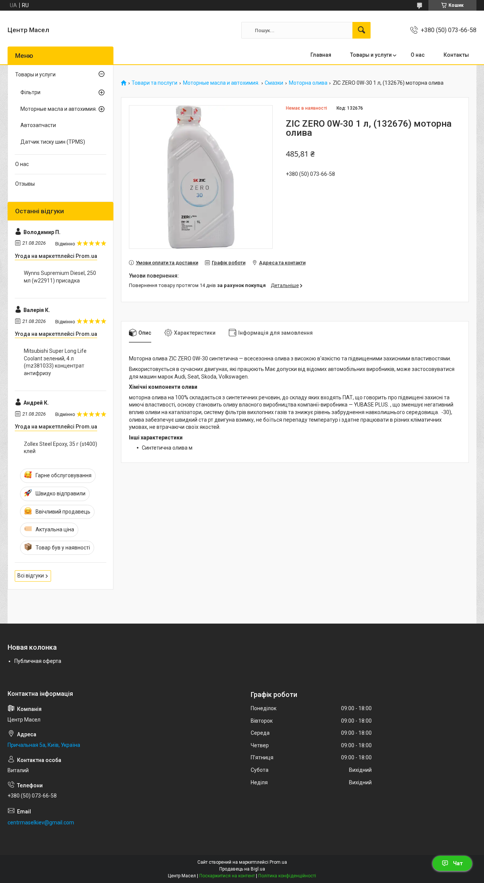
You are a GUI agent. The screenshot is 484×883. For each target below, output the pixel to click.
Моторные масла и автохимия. (221, 83)
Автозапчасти (38, 125)
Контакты (456, 55)
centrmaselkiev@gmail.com (41, 822)
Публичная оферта (37, 661)
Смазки (274, 83)
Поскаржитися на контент (227, 875)
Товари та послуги (154, 83)
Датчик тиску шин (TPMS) (52, 142)
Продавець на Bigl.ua (242, 869)
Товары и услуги (371, 55)
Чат (458, 863)
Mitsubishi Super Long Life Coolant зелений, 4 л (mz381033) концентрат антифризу (55, 362)
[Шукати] (361, 30)
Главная (320, 55)
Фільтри (30, 92)
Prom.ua (278, 862)
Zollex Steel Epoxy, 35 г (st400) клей (60, 448)
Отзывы (25, 184)
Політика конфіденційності (287, 875)
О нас (418, 55)
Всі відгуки (30, 576)
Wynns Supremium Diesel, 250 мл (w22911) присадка (60, 277)
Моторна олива (308, 83)
